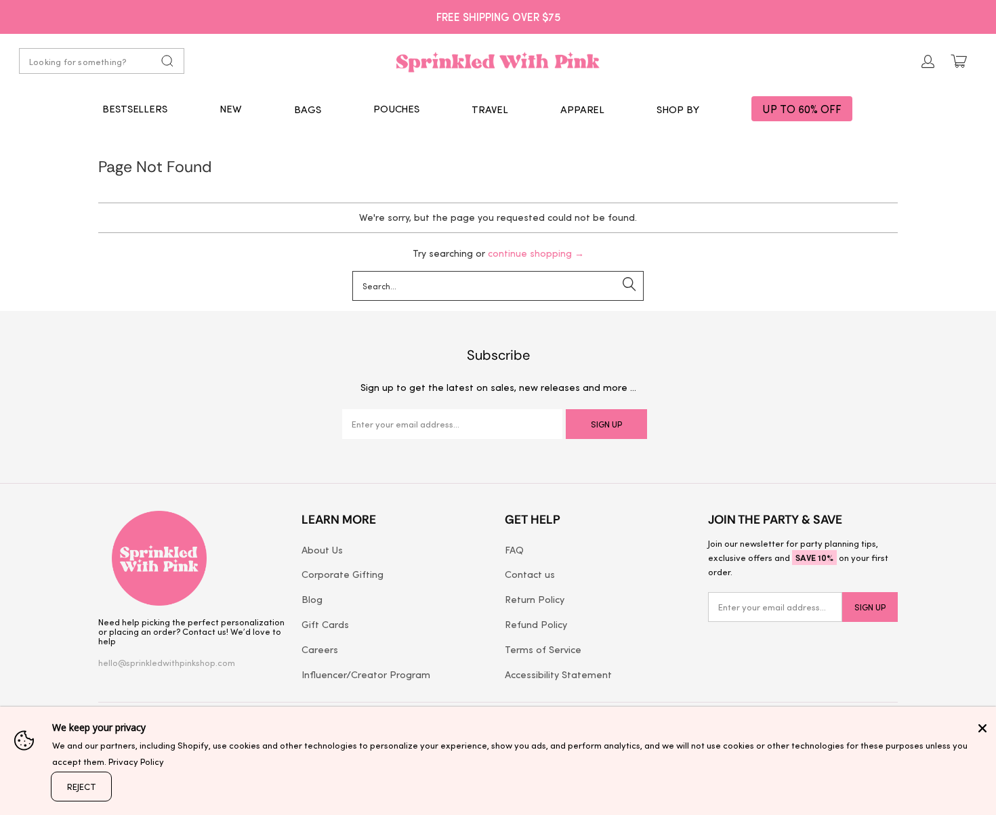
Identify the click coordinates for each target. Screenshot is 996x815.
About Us (322, 549)
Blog (312, 599)
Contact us (530, 574)
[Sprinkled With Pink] (498, 60)
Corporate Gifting (342, 574)
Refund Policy (536, 624)
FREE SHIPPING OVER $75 (498, 16)
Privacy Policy (136, 761)
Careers (320, 649)
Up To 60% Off (802, 109)
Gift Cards (325, 624)
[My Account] (928, 61)
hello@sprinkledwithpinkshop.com (166, 662)
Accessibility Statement (558, 674)
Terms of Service (543, 649)
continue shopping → (536, 253)
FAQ (514, 549)
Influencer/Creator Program (366, 674)
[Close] (982, 728)
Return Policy (534, 599)
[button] (307, 109)
